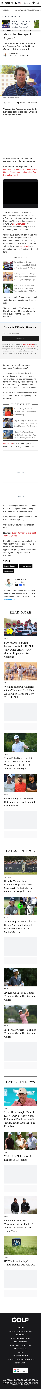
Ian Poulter (8, 444)
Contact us (20, 1335)
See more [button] (20, 472)
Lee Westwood (18, 224)
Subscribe (27, 3)
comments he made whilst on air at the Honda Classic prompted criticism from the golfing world (20, 172)
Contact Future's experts (20, 1331)
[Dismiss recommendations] (38, 16)
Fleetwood (24, 246)
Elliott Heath (16, 53)
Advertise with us (20, 1356)
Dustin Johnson (10, 566)
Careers (20, 1352)
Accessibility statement (20, 1345)
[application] (20, 191)
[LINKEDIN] (21, 585)
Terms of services (28, 344)
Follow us (22, 102)
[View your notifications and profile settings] (16, 3)
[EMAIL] (24, 585)
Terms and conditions (20, 1338)
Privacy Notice (30, 346)
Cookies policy (20, 1349)
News (29, 56)
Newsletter (34, 102)
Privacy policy (20, 1342)
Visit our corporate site (31, 1380)
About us (20, 1328)
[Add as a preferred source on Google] (20, 1370)
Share (8, 102)
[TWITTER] (17, 585)
